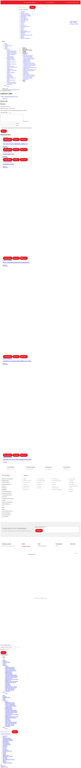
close (7, 766)
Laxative (22, 29)
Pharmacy (5, 660)
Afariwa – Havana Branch (10, 669)
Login (3, 652)
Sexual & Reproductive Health (26, 35)
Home (4, 659)
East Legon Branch (8, 678)
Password (2, 649)
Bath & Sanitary (24, 17)
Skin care (22, 36)
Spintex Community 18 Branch (11, 686)
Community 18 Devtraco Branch (11, 676)
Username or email (4, 647)
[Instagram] (74, 545)
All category (23, 11)
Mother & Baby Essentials (26, 31)
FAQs (6, 693)
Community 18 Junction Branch (11, 677)
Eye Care (22, 24)
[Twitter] (76, 545)
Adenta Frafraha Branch (9, 668)
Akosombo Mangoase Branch (10, 670)
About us (7, 666)
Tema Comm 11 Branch (9, 688)
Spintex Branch (8, 685)
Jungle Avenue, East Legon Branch (11, 679)
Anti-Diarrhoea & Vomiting (26, 15)
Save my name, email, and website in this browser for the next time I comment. (16, 127)
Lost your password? (4, 654)
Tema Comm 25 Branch (9, 689)
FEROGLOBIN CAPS (8, 154)
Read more (5, 146)
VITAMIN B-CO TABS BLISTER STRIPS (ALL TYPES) (17, 361)
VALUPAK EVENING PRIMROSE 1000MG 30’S (15, 144)
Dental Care (23, 21)
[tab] (40, 98)
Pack (17, 96)
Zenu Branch (7, 691)
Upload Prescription (6, 662)
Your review (26, 121)
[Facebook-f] (73, 545)
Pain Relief (23, 32)
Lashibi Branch (8, 680)
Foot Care (22, 27)
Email (17, 125)
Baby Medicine (23, 16)
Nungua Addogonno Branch (10, 682)
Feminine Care (23, 25)
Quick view (23, 139)
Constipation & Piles (24, 20)
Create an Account (6, 645)
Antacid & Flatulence (25, 13)
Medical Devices (24, 30)
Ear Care (22, 23)
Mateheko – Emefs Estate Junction (11, 681)
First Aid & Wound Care (25, 26)
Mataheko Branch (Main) (10, 667)
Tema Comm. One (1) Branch (10, 687)
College (4, 663)
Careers (4, 664)
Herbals (22, 28)
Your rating (2, 112)
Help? (4, 692)
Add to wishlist (7, 139)
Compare (16, 139)
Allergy (22, 12)
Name (17, 123)
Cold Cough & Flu (24, 19)
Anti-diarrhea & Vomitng (25, 14)
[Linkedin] (78, 545)
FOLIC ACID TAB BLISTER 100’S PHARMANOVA (16, 262)
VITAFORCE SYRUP (8, 164)
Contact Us (5, 665)
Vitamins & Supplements (25, 38)
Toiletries (22, 37)
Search (32, 7)
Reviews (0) (5, 98)
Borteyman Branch (8, 673)
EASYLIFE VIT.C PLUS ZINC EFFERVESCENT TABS (17, 459)
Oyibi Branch (7, 684)
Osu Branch (7, 683)
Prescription (23, 34)
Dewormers (23, 22)
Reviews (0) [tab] (3, 101)
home (3, 89)
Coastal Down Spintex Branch (11, 674)
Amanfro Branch (8, 671)
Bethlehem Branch (8, 672)
